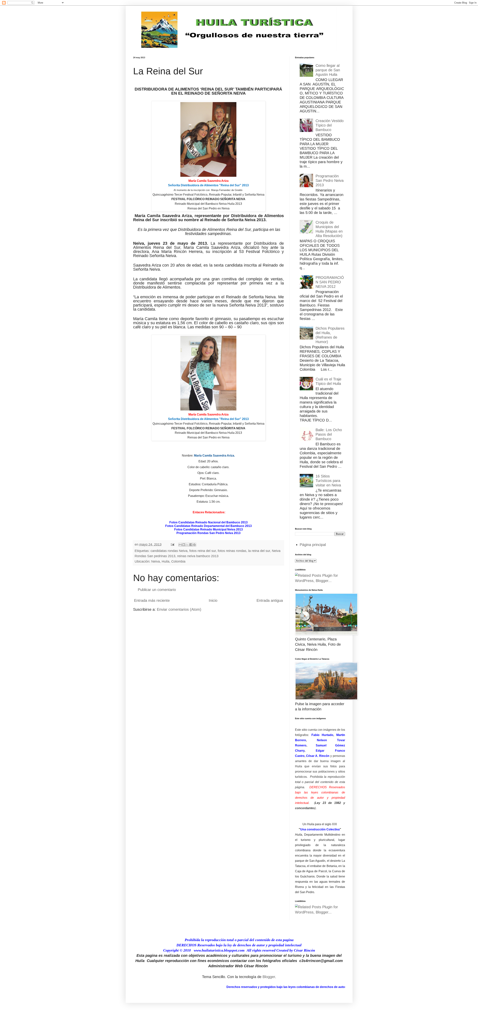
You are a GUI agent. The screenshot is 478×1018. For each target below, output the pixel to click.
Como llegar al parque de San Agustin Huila (328, 70)
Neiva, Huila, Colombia (168, 561)
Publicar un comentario (157, 590)
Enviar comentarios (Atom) (179, 609)
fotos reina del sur (202, 551)
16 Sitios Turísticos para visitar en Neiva (328, 480)
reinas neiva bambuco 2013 (197, 556)
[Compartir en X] (187, 545)
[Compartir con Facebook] (191, 545)
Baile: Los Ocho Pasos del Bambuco (329, 434)
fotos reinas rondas (232, 551)
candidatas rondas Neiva (168, 551)
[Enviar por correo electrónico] (180, 545)
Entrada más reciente (152, 600)
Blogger (269, 977)
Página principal (313, 545)
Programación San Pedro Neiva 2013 (330, 180)
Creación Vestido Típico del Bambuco (330, 125)
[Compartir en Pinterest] (194, 545)
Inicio (213, 600)
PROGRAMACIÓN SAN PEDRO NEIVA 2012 (330, 282)
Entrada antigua (270, 600)
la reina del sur (259, 551)
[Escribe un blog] (184, 545)
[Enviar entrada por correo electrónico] (172, 544)
